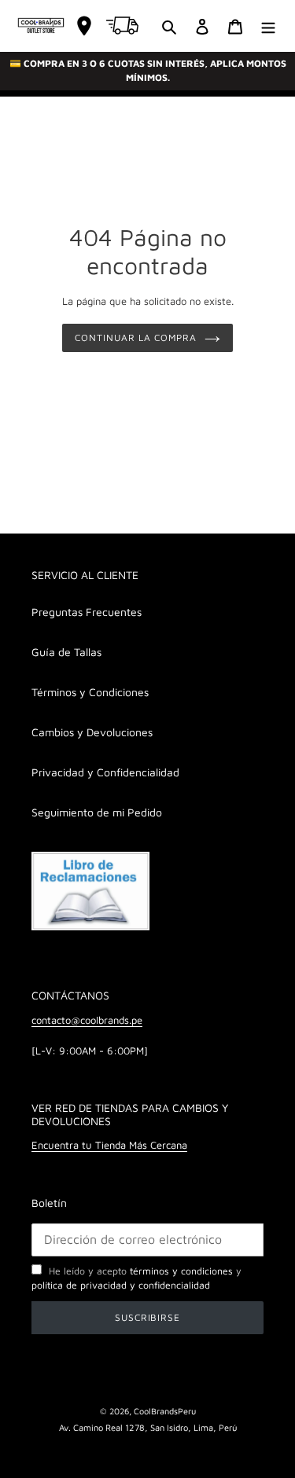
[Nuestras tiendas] (84, 26)
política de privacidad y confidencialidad (120, 1285)
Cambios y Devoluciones (92, 732)
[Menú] (268, 25)
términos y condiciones (181, 1271)
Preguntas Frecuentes (86, 611)
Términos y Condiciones (90, 692)
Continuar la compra (135, 337)
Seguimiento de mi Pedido (96, 812)
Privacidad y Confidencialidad (105, 772)
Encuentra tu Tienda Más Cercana (109, 1145)
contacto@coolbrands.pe (86, 1020)
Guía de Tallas (66, 651)
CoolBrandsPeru (165, 1411)
